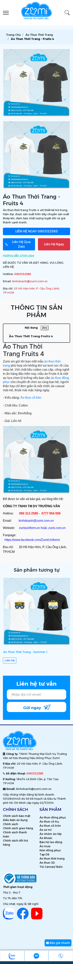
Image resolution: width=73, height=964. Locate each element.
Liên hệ (10, 660)
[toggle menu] (6, 13)
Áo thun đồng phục (53, 817)
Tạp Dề (44, 854)
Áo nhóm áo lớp (51, 834)
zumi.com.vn (57, 528)
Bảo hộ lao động (51, 842)
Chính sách (10, 824)
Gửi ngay (32, 707)
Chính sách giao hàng (18, 828)
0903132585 (36, 231)
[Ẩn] (44, 327)
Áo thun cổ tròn (30, 397)
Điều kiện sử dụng (15, 820)
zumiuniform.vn (29, 528)
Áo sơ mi (46, 830)
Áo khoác (46, 838)
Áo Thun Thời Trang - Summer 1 (25, 652)
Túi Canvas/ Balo (51, 867)
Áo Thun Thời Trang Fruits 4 (31, 336)
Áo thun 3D (47, 862)
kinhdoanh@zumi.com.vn (29, 281)
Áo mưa (45, 846)
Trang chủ (13, 35)
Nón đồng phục (50, 850)
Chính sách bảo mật (16, 816)
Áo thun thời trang (52, 858)
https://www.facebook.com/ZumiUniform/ (32, 539)
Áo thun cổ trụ (49, 821)
